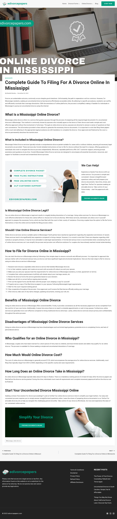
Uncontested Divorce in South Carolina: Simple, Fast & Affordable (104, 489)
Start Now (108, 4)
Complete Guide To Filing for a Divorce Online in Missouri (21, 452)
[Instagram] (113, 513)
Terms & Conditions (77, 470)
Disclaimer (74, 473)
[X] (110, 513)
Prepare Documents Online (94, 198)
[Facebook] (107, 513)
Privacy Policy (75, 476)
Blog (96, 3)
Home (64, 3)
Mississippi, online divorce (13, 441)
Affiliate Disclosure (76, 482)
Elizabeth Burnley (11, 93)
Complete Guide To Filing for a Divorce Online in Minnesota (95, 452)
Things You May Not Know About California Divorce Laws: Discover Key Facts (103, 500)
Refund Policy (75, 479)
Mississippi (9, 78)
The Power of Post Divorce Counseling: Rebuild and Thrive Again (103, 479)
